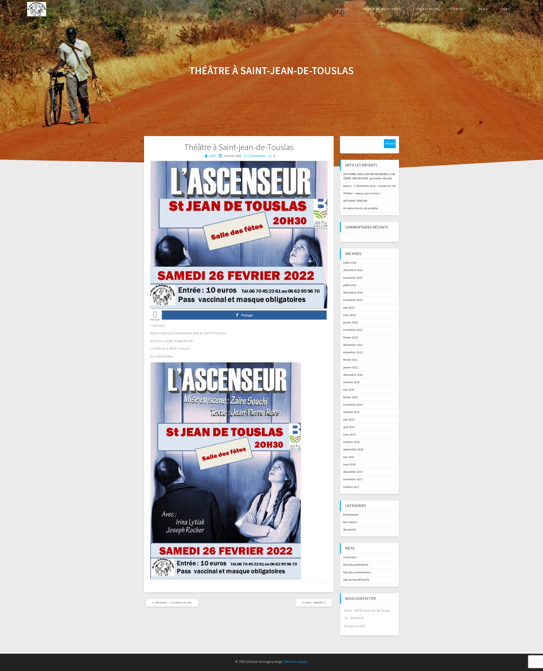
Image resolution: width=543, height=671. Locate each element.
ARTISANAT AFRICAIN (355, 201)
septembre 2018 (353, 449)
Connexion (349, 557)
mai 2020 (348, 389)
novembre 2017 (352, 479)
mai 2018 (348, 457)
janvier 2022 (350, 367)
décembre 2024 (353, 292)
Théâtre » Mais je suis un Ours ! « (362, 193)
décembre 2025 (353, 270)
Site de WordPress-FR (356, 580)
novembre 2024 (352, 300)
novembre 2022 (352, 352)
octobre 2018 (351, 442)
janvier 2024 (350, 322)
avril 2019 (349, 427)
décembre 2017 (353, 472)
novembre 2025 (352, 278)
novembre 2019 (352, 404)
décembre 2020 (353, 375)
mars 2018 (349, 464)
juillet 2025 (349, 285)
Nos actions (350, 522)
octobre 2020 (351, 382)
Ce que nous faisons (381, 9)
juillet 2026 (349, 263)
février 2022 (350, 360)
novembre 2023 (352, 330)
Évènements (257, 156)
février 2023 (350, 337)
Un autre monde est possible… (362, 208)
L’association (426, 9)
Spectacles (349, 529)
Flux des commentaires (357, 572)
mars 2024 (349, 315)
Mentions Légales (296, 662)
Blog (483, 9)
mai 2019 (348, 419)
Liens (505, 9)
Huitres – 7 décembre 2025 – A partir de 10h (369, 186)
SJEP (212, 156)
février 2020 (350, 397)
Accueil (342, 9)
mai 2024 (348, 307)
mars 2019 (349, 434)
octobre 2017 (351, 487)
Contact (459, 9)
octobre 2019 (351, 412)
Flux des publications (355, 565)
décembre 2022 (353, 345)
